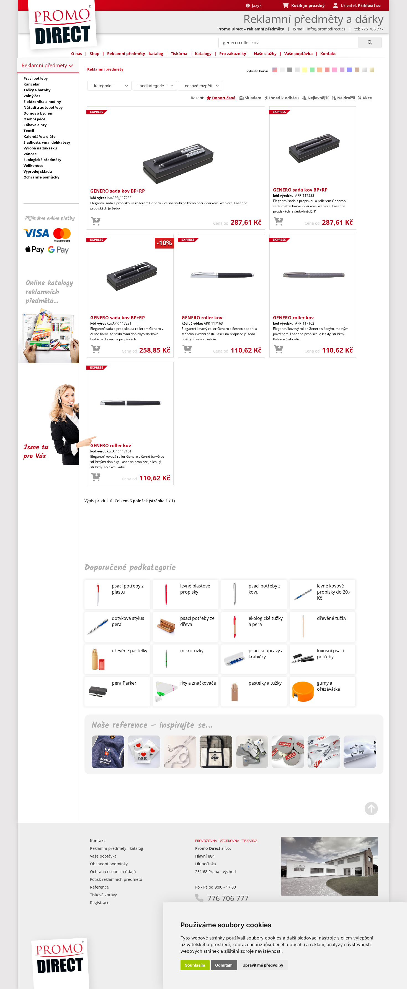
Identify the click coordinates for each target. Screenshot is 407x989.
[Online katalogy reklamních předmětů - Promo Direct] (52, 361)
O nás (76, 53)
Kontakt (328, 53)
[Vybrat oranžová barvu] (319, 70)
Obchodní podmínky (109, 863)
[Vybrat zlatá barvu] (372, 70)
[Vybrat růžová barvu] (334, 70)
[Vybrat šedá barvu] (297, 70)
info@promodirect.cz (326, 29)
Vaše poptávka (298, 53)
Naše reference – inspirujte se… (152, 726)
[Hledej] (370, 42)
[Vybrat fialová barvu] (342, 70)
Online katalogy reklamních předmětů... (49, 292)
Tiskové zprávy (103, 894)
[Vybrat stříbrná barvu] (364, 70)
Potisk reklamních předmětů (116, 879)
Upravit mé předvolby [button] (263, 965)
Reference (99, 887)
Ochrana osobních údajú (113, 871)
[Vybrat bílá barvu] (282, 70)
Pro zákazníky (232, 53)
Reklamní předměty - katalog (135, 53)
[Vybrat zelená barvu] (312, 70)
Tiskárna (179, 53)
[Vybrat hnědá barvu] (357, 70)
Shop (94, 53)
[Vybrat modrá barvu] (349, 70)
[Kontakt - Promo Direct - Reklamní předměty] (329, 894)
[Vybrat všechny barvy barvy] (275, 70)
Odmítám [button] (224, 965)
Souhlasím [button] (195, 965)
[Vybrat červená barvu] (327, 70)
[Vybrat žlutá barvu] (305, 70)
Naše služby (265, 53)
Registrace (99, 902)
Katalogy (203, 53)
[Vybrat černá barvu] (290, 70)
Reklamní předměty (45, 65)
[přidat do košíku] (96, 222)
